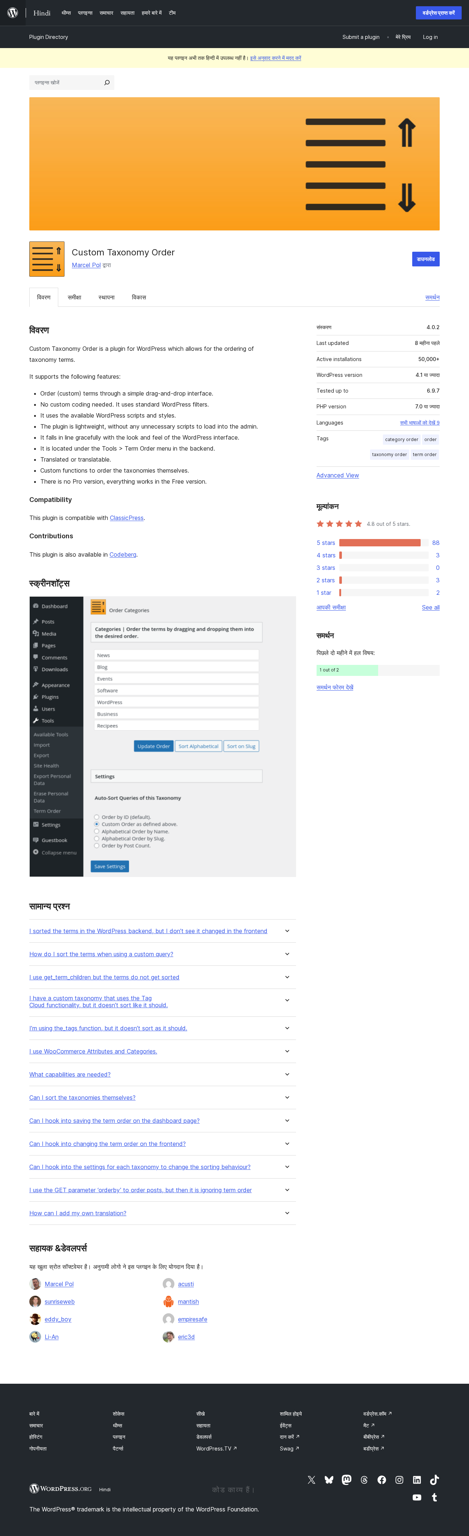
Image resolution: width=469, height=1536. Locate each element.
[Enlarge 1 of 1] (286, 606)
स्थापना (107, 297)
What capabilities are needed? (70, 1074)
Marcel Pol (86, 265)
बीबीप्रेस (374, 1437)
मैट (369, 1425)
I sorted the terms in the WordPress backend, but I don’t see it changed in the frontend (148, 931)
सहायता (203, 1425)
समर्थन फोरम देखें (335, 687)
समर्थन (432, 297)
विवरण (44, 297)
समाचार (36, 1425)
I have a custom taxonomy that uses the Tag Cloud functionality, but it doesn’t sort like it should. (98, 1002)
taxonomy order (389, 454)
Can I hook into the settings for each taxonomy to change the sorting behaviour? (140, 1167)
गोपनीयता (38, 1448)
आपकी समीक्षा (331, 607)
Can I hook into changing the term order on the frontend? (107, 1143)
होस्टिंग (35, 1437)
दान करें (290, 1437)
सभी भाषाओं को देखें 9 (420, 423)
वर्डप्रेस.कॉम (377, 1414)
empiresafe (192, 1319)
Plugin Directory (48, 37)
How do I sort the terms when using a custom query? (101, 954)
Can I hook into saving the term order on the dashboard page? (114, 1120)
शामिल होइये (291, 1414)
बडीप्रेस (374, 1448)
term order (425, 454)
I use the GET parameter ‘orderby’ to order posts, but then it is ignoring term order (140, 1190)
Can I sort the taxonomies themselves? (82, 1097)
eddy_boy (58, 1319)
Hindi (105, 1489)
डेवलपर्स (203, 1437)
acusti (186, 1284)
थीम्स (117, 1425)
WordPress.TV (216, 1448)
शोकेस (118, 1414)
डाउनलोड (426, 259)
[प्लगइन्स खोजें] (107, 82)
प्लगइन (119, 1437)
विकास (139, 297)
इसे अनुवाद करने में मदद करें (275, 58)
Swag (290, 1448)
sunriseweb (60, 1301)
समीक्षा (74, 297)
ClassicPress (127, 517)
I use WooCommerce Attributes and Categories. (93, 1051)
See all (431, 607)
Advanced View (338, 475)
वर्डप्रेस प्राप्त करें (439, 13)
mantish (188, 1301)
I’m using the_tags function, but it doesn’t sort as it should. (108, 1028)
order (430, 439)
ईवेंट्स (285, 1425)
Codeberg (123, 554)
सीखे (200, 1414)
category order (401, 439)
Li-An (52, 1336)
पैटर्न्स (118, 1448)
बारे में (34, 1414)
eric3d (186, 1336)
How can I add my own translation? (77, 1213)
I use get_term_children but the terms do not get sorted (104, 977)
